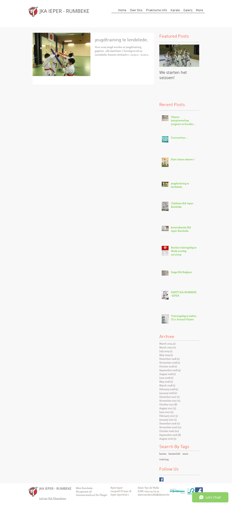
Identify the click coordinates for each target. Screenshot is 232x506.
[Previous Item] (165, 55)
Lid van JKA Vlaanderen (52, 498)
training (164, 459)
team (185, 453)
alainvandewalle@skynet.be (153, 494)
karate (162, 453)
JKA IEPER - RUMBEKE (64, 11)
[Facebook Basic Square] (161, 479)
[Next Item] (193, 55)
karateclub (174, 453)
